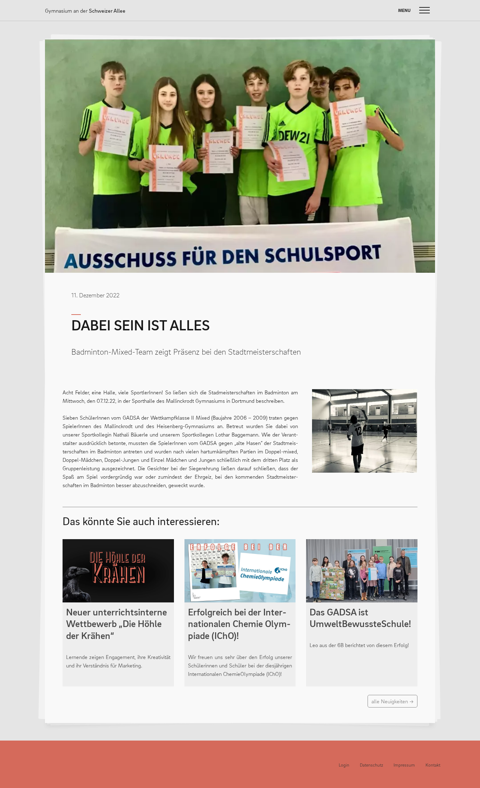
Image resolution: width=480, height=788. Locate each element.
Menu (404, 10)
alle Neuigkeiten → (392, 701)
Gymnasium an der (85, 10)
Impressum (404, 765)
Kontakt (433, 765)
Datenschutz (371, 765)
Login (344, 765)
